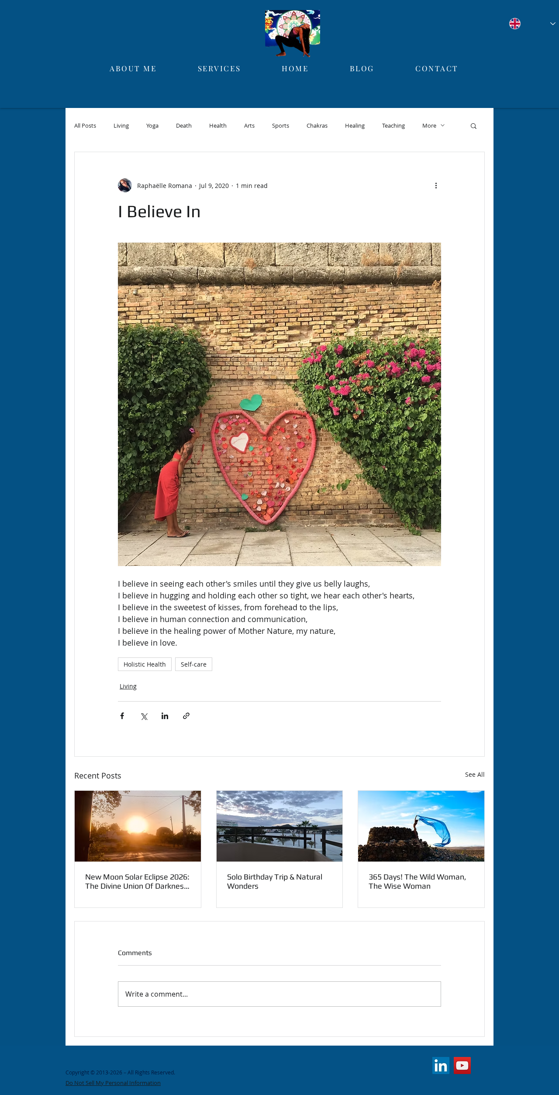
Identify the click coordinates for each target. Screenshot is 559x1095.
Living (121, 125)
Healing (355, 125)
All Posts (85, 125)
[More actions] (436, 185)
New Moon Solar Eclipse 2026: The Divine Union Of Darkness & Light (137, 881)
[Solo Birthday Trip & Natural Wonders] (280, 826)
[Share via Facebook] (122, 716)
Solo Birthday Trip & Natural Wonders (274, 881)
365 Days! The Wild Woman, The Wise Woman (417, 881)
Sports (280, 125)
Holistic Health (145, 664)
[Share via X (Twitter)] (143, 716)
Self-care (194, 664)
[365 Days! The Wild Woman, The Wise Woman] (421, 826)
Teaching (393, 125)
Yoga (152, 125)
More (429, 125)
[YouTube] (462, 1065)
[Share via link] (186, 716)
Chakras (317, 125)
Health (218, 125)
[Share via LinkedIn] (165, 716)
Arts (249, 125)
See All (475, 774)
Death (184, 125)
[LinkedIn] (440, 1065)
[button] (473, 125)
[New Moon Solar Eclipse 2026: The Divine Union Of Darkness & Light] (138, 826)
